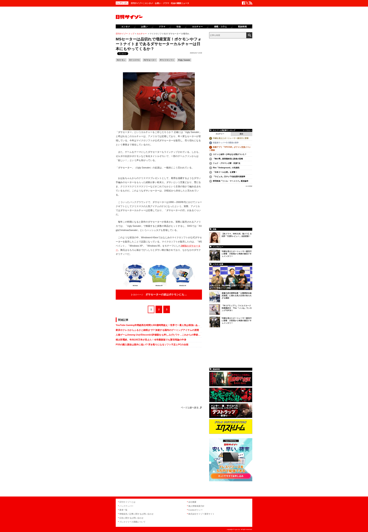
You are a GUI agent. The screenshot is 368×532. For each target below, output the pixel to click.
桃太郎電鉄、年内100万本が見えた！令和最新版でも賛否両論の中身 (151, 339)
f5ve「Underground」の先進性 (226, 168)
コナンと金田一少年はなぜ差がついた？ (230, 154)
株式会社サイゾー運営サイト (201, 514)
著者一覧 (123, 510)
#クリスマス (134, 60)
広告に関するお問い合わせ (131, 518)
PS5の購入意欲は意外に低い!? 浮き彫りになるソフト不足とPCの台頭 (152, 344)
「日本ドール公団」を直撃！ (225, 172)
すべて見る (246, 130)
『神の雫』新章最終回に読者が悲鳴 (228, 159)
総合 (241, 134)
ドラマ (162, 26)
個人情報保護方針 (196, 506)
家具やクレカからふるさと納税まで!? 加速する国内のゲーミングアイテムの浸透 (157, 330)
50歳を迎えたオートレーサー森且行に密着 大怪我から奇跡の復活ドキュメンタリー (237, 253)
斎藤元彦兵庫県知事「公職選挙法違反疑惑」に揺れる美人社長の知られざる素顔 (237, 295)
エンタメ (125, 26)
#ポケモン (121, 60)
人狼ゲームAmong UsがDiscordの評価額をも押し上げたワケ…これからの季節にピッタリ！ (159, 335)
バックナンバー (126, 506)
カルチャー (220, 134)
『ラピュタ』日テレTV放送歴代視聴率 (229, 176)
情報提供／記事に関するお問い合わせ (136, 514)
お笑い (144, 26)
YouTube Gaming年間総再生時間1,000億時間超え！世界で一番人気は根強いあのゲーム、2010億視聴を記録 (159, 325)
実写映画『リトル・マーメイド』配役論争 (230, 181)
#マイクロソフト (167, 60)
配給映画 (242, 26)
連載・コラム (220, 26)
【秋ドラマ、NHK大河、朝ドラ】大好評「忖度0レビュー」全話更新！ (237, 235)
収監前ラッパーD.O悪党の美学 (226, 143)
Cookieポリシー (195, 510)
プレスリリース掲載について (132, 522)
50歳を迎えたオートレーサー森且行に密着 (231, 138)
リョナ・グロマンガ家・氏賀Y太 (226, 163)
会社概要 (192, 502)
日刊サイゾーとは (127, 502)
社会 (179, 26)
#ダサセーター (150, 60)
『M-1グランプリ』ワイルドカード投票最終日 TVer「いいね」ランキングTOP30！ (237, 308)
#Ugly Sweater (184, 60)
